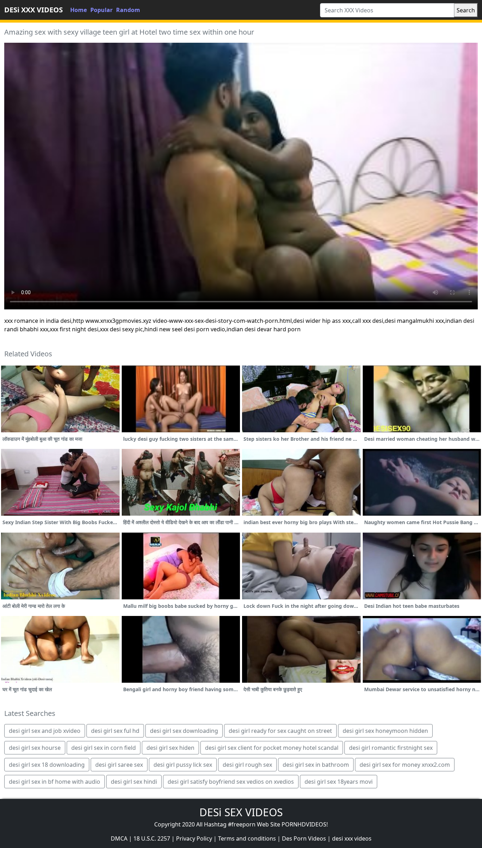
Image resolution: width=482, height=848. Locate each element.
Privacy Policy (194, 838)
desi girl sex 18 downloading (47, 765)
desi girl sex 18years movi (339, 781)
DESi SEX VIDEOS (241, 812)
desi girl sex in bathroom (316, 765)
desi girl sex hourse (35, 748)
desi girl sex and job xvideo (44, 731)
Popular (101, 10)
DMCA (119, 838)
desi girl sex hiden (170, 748)
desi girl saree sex (119, 765)
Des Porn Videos (304, 838)
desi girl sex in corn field (103, 748)
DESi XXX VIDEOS (33, 9)
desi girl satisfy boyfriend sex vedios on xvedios (231, 781)
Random (128, 10)
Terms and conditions (247, 838)
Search (466, 10)
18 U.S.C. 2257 (151, 838)
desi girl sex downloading (184, 731)
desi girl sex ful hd (115, 731)
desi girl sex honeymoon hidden (385, 731)
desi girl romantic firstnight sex (391, 748)
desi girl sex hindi (134, 781)
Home (78, 10)
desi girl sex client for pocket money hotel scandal (271, 748)
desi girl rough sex (247, 765)
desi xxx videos (352, 838)
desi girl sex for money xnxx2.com (405, 765)
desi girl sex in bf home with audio (54, 781)
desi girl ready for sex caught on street (280, 731)
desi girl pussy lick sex (182, 765)
